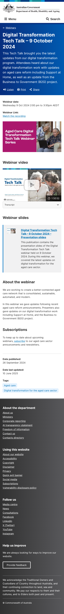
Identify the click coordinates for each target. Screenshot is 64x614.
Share (36, 89)
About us (8, 412)
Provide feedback (17, 565)
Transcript (9, 204)
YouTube (7, 529)
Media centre (10, 504)
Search (55, 19)
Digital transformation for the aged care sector (30, 390)
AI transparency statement (17, 425)
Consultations (10, 512)
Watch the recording (14, 116)
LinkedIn (7, 521)
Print (23, 89)
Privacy (7, 471)
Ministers (8, 416)
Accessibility (10, 458)
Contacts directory (13, 437)
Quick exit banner (12, 475)
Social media (10, 479)
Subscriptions (10, 483)
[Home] (32, 8)
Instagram (8, 533)
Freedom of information (16, 429)
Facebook (8, 516)
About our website (13, 454)
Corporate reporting (14, 421)
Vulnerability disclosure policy (19, 487)
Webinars (11, 27)
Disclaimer (8, 466)
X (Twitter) (9, 525)
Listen (10, 89)
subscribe (19, 341)
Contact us (9, 433)
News (6, 508)
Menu (12, 19)
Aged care (10, 385)
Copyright (8, 462)
